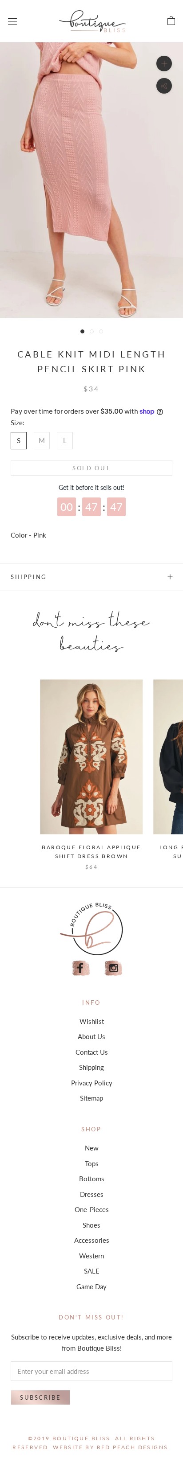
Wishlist (92, 1021)
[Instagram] (113, 968)
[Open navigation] (12, 21)
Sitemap (91, 1098)
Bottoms (91, 1179)
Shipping (29, 576)
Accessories (91, 1240)
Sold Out (91, 468)
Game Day (91, 1286)
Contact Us (92, 1052)
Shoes (91, 1225)
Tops (92, 1163)
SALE (91, 1271)
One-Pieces (92, 1209)
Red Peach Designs (132, 1447)
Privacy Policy (91, 1083)
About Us (91, 1036)
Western (91, 1256)
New (92, 1148)
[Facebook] (81, 968)
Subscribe (40, 1397)
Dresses (91, 1194)
